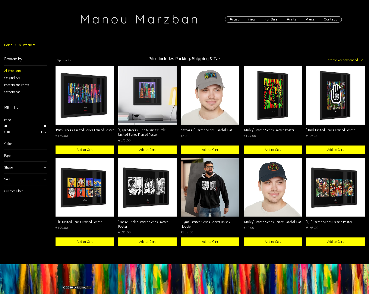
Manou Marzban (140, 18)
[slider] (5, 126)
